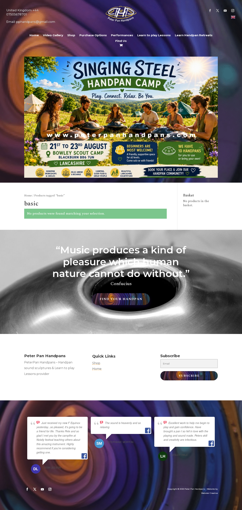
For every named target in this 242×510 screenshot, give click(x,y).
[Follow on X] (218, 11)
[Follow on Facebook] (210, 11)
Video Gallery (53, 35)
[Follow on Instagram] (233, 11)
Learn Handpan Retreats (194, 35)
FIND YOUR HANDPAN (121, 299)
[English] (233, 17)
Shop (71, 35)
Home (34, 35)
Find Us (121, 41)
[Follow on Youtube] (225, 11)
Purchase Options (93, 35)
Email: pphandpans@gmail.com (30, 22)
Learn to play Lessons (154, 35)
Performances (122, 35)
